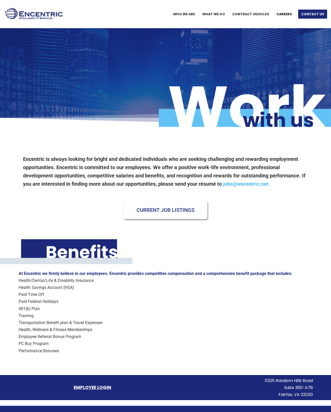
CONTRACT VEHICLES (250, 14)
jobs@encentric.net (245, 184)
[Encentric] (34, 14)
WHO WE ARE (184, 14)
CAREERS (284, 14)
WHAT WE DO (213, 14)
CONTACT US (312, 14)
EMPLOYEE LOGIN (92, 387)
